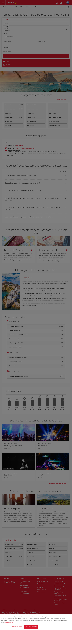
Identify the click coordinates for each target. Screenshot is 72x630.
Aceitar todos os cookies (31, 626)
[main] (36, 622)
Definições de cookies (17, 626)
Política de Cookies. (8, 622)
